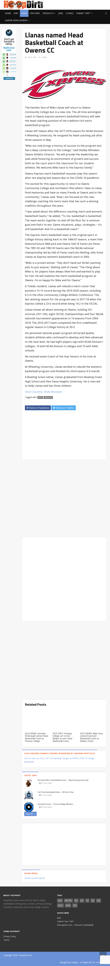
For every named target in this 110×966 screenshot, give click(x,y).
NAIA (68, 905)
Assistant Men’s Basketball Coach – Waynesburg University (63, 780)
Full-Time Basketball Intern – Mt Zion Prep (56, 792)
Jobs (60, 13)
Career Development (16, 20)
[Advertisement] (84, 4)
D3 (82, 900)
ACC (60, 900)
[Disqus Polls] (64, 498)
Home (8, 13)
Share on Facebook (38, 407)
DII (93, 900)
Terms (6, 940)
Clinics (69, 13)
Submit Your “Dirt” (65, 921)
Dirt (16, 13)
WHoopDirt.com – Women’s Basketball (75, 925)
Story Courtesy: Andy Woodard (43, 391)
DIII (98, 900)
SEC (74, 905)
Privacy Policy (9, 936)
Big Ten (68, 900)
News (24, 13)
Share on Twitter (64, 407)
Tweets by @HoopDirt (34, 878)
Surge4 (75, 962)
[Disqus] (64, 578)
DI (87, 900)
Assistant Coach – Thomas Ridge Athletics (55, 804)
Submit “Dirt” (83, 13)
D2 (76, 900)
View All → (30, 813)
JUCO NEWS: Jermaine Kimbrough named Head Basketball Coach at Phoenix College (36, 737)
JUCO (40, 397)
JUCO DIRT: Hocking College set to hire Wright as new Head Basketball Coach (62, 737)
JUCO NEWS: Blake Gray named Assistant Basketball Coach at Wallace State (91, 737)
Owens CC (48, 397)
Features (35, 13)
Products (48, 13)
